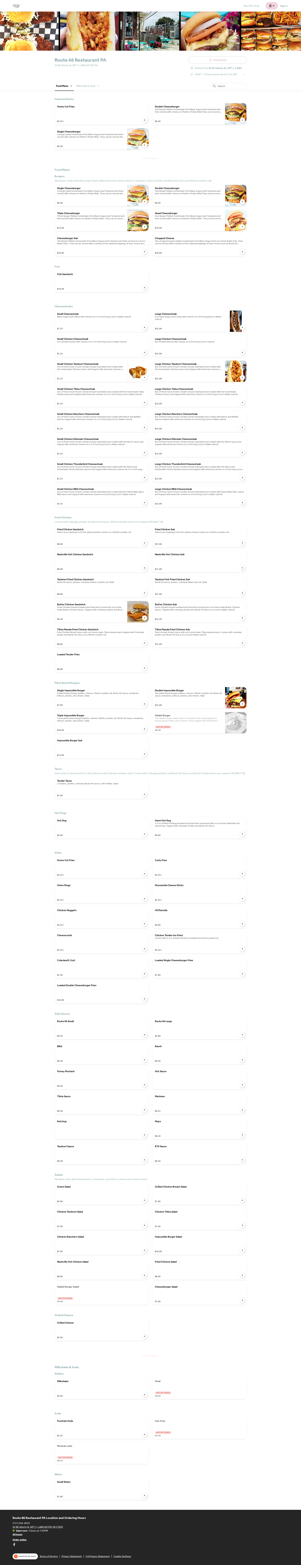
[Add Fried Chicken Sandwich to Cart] (144, 542)
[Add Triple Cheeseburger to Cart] (144, 226)
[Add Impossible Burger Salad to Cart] (242, 1250)
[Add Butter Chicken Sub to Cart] (242, 617)
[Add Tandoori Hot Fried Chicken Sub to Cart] (242, 592)
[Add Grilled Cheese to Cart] (144, 1336)
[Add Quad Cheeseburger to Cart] (242, 226)
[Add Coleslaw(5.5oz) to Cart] (144, 973)
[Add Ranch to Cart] (242, 1059)
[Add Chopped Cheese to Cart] (242, 251)
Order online (19, 1539)
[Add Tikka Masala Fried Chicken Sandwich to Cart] (144, 642)
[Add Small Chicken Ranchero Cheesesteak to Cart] (144, 427)
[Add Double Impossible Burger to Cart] (242, 703)
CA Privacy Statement (98, 1556)
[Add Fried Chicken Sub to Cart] (242, 542)
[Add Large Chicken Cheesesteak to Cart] (242, 352)
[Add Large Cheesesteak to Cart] (242, 327)
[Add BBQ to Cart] (144, 1059)
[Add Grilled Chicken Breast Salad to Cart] (242, 1200)
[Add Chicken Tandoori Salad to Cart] (144, 1225)
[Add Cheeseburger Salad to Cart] (242, 1300)
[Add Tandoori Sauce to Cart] (144, 1159)
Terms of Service (49, 1556)
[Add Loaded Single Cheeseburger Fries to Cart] (242, 973)
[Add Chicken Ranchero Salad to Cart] (144, 1250)
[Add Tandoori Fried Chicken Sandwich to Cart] (144, 592)
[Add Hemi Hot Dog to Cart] (242, 834)
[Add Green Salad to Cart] (144, 1200)
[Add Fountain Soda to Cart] (144, 1434)
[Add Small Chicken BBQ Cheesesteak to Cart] (144, 502)
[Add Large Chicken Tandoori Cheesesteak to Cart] (242, 377)
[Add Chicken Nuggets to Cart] (144, 923)
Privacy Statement (72, 1556)
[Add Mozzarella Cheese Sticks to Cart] (242, 898)
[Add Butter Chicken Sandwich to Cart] (144, 617)
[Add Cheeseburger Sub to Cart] (144, 251)
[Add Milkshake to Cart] (144, 1394)
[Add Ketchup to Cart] (144, 1134)
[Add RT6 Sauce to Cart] (242, 1159)
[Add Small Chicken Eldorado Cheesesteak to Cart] (144, 452)
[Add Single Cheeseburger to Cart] (144, 145)
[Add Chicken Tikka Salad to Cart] (242, 1225)
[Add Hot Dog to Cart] (144, 834)
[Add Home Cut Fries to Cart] (144, 120)
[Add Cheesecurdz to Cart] (144, 948)
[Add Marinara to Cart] (242, 1109)
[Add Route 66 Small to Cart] (144, 1034)
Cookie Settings (122, 1556)
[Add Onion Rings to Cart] (144, 898)
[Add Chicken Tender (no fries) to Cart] (242, 948)
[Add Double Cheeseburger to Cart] (242, 120)
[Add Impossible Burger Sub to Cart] (144, 753)
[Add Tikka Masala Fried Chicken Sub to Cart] (242, 642)
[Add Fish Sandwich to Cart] (144, 287)
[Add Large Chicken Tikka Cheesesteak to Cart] (242, 402)
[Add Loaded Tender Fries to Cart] (144, 667)
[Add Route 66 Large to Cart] (242, 1034)
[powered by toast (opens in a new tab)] (25, 1556)
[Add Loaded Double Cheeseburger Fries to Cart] (144, 998)
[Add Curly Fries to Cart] (242, 873)
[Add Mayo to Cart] (242, 1134)
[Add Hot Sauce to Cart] (242, 1084)
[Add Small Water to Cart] (144, 1495)
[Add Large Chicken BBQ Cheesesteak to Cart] (242, 502)
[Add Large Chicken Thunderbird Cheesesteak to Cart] (242, 477)
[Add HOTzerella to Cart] (242, 923)
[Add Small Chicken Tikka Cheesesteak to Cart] (144, 402)
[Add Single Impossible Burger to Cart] (144, 703)
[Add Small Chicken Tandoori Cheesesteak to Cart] (144, 377)
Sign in (284, 5)
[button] (64, 86)
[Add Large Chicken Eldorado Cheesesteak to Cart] (242, 452)
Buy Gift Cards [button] (251, 5)
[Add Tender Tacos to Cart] (144, 794)
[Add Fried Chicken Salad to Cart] (242, 1275)
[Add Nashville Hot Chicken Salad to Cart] (144, 1275)
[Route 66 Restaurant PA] (16, 6)
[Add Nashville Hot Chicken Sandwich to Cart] (144, 567)
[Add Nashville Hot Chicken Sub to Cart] (242, 567)
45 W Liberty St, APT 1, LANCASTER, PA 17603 (38, 1526)
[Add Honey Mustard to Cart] (144, 1084)
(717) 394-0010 (21, 1523)
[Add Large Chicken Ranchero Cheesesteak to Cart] (242, 427)
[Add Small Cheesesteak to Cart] (144, 327)
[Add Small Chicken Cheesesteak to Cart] (144, 352)
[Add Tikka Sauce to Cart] (144, 1109)
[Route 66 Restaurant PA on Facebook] (14, 1545)
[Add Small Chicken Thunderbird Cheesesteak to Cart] (144, 477)
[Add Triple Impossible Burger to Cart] (144, 728)
